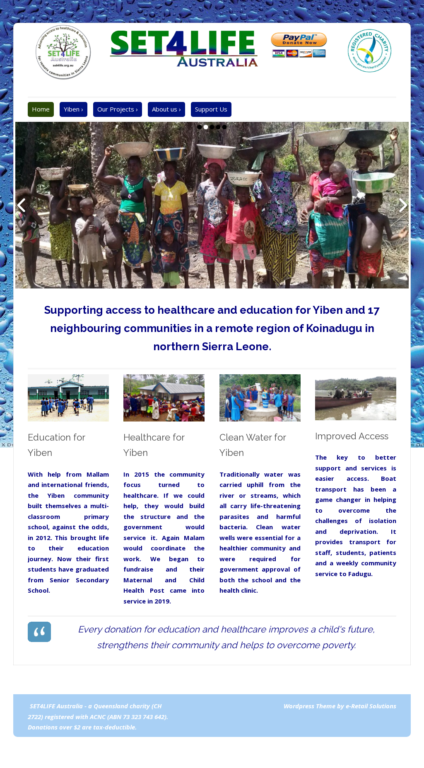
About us (166, 109)
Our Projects (117, 109)
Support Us (211, 109)
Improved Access (351, 436)
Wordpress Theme (310, 706)
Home (41, 109)
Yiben (73, 109)
